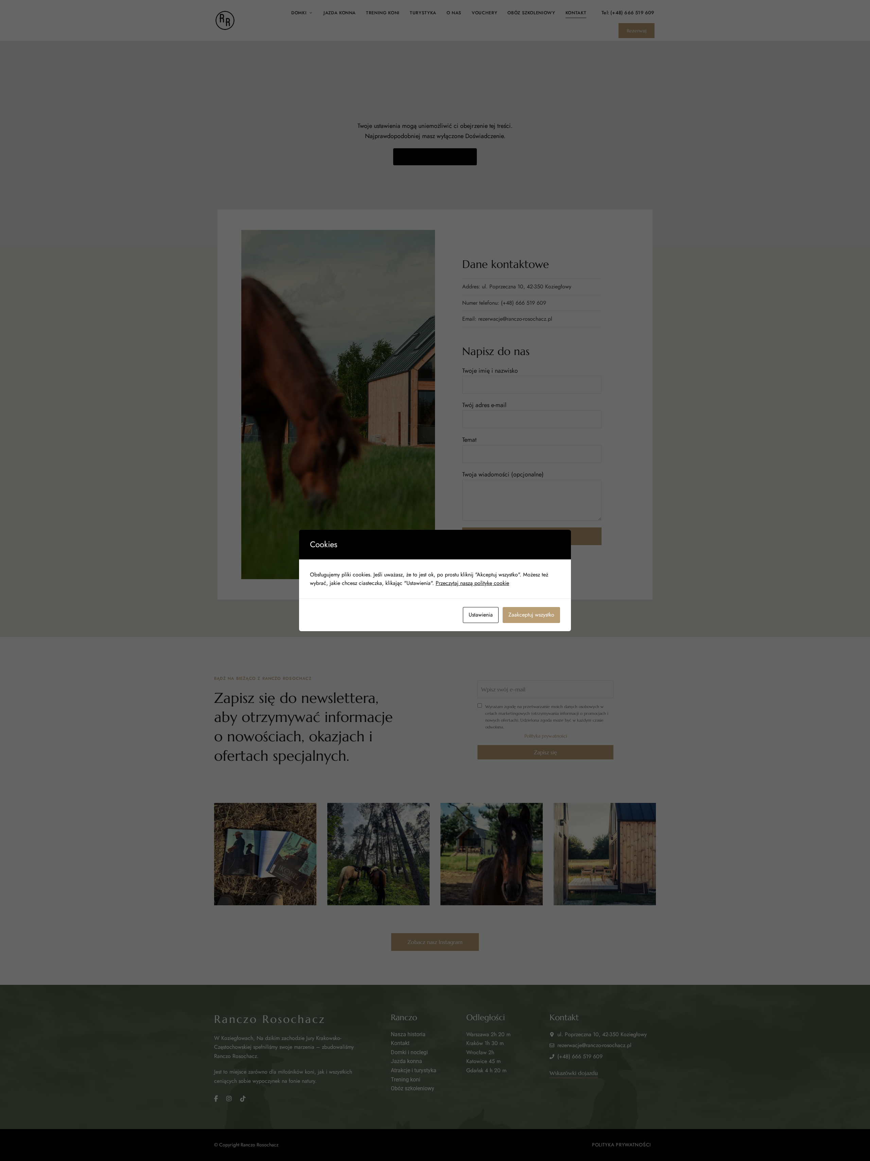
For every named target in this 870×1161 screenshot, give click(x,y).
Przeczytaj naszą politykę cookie (472, 583)
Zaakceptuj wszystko (531, 615)
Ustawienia (481, 615)
